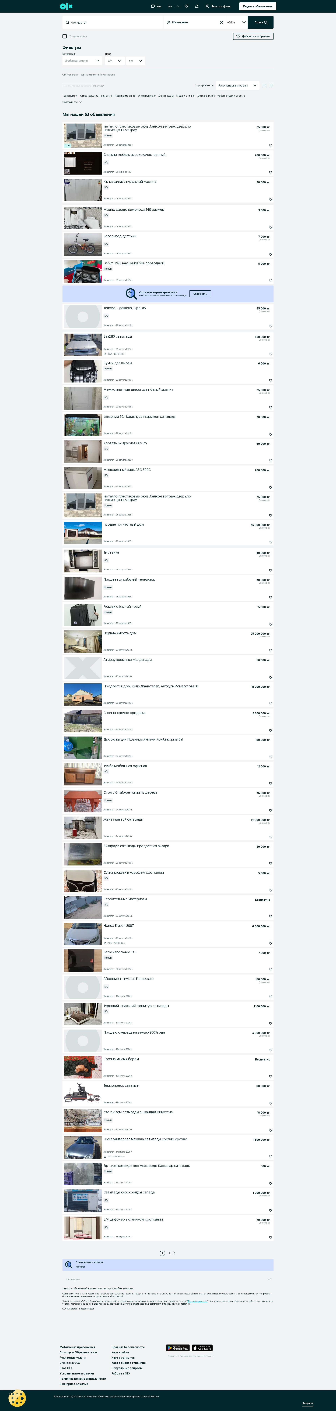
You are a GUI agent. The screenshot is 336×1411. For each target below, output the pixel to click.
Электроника (147, 95)
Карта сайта (120, 1352)
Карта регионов (123, 1357)
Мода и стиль (185, 95)
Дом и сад (166, 95)
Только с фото (78, 36)
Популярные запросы (126, 1368)
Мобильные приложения (77, 1347)
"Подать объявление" (197, 1301)
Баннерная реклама (74, 1384)
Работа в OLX (120, 1373)
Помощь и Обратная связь (78, 1352)
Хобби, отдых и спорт (231, 95)
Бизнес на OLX (70, 1363)
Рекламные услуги (73, 1357)
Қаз (170, 6)
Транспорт (69, 95)
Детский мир (206, 95)
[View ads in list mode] (264, 85)
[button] (197, 6)
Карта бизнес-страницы (128, 1363)
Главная (66, 86)
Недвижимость (125, 95)
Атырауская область (81, 86)
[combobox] (115, 22)
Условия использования (77, 1373)
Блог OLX (66, 1368)
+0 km (231, 22)
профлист (80, 1266)
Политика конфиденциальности (83, 1378)
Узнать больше (150, 1396)
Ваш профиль (220, 6)
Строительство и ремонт (96, 95)
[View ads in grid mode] (271, 85)
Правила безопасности (128, 1347)
